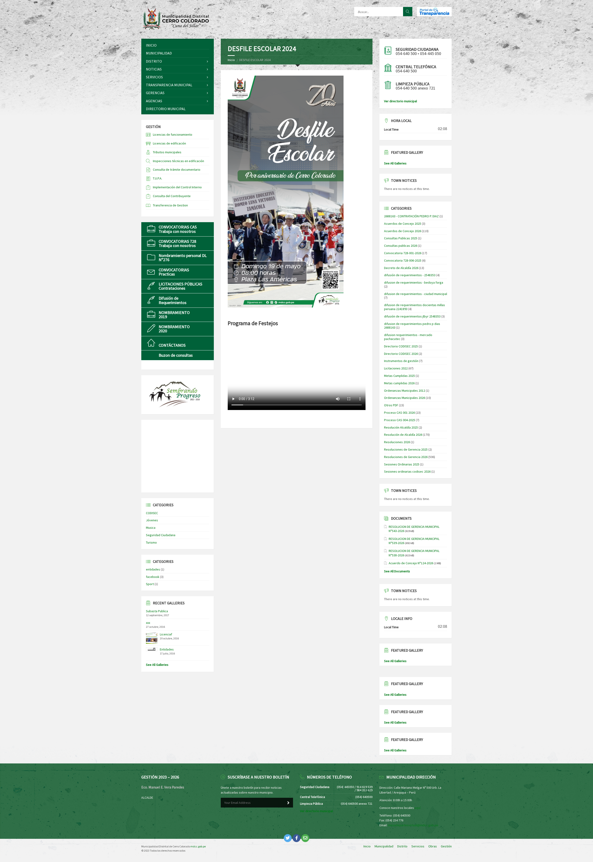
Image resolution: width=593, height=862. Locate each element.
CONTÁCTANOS (172, 345)
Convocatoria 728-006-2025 (402, 260)
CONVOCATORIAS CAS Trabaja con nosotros (178, 229)
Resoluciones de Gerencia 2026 (406, 457)
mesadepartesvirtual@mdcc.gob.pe (413, 825)
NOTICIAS (154, 69)
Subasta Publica (157, 611)
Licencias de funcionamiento (172, 134)
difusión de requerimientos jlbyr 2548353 (412, 316)
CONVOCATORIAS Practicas (174, 272)
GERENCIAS (155, 92)
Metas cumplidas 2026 (399, 383)
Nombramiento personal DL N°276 (183, 257)
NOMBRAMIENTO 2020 (174, 328)
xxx (148, 623)
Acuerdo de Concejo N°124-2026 (411, 563)
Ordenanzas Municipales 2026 (404, 398)
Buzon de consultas (176, 355)
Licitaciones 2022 (396, 368)
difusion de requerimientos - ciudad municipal (415, 294)
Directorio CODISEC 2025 (401, 346)
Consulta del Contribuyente (172, 196)
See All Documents (397, 571)
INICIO (151, 45)
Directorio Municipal (166, 108)
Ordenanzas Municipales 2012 (404, 390)
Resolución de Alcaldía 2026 (403, 435)
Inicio (231, 60)
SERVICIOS (154, 77)
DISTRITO (154, 61)
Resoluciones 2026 (397, 442)
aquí (417, 808)
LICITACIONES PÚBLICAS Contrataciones (180, 286)
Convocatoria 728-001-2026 (402, 253)
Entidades (167, 649)
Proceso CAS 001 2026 (399, 412)
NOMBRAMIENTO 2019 (174, 314)
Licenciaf (166, 634)
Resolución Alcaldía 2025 (401, 427)
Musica (150, 528)
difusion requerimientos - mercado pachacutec (408, 337)
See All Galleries (157, 665)
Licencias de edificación (169, 143)
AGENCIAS (154, 101)
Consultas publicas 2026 (400, 246)
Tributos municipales (167, 152)
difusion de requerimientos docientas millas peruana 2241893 (414, 307)
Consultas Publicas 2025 (400, 238)
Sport (150, 584)
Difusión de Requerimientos (172, 300)
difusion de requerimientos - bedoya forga (413, 282)
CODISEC (152, 513)
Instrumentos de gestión (401, 361)
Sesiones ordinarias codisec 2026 (407, 471)
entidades (153, 569)
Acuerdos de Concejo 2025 (402, 223)
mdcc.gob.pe (198, 846)
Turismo (151, 542)
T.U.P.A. (157, 178)
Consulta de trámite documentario (176, 169)
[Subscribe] (288, 802)
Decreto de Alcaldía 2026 (401, 268)
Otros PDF (391, 405)
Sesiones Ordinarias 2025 (401, 464)
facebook (152, 577)
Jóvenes (152, 520)
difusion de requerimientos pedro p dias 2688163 (412, 326)
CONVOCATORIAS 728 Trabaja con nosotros (177, 243)
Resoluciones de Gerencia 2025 (406, 449)
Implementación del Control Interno (177, 187)
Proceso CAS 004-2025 (399, 420)
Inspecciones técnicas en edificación (178, 161)
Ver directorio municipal (400, 101)
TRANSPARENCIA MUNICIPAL (169, 85)
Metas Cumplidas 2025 (399, 376)
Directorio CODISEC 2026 (401, 354)
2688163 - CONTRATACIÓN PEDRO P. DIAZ (411, 216)
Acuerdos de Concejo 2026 (402, 231)
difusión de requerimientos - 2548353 (409, 275)
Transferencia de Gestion (170, 205)
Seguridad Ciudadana (160, 535)
